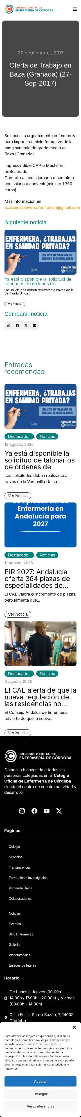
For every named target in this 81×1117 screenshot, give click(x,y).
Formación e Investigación (28, 878)
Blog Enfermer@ (21, 934)
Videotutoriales (19, 955)
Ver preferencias (40, 1106)
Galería (14, 944)
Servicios (15, 857)
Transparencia (19, 867)
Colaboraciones (20, 898)
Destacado (18, 436)
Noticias (47, 436)
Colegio (14, 846)
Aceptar (40, 1081)
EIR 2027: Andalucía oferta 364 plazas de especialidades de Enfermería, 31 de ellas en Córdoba (40, 585)
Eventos (15, 924)
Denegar (40, 1094)
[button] (74, 1027)
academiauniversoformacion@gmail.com (42, 207)
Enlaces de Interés (22, 965)
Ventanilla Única (20, 888)
